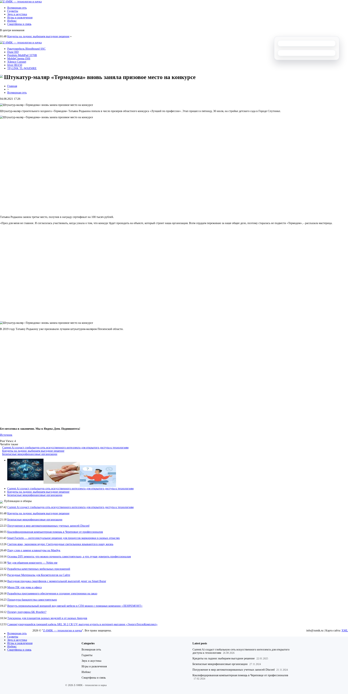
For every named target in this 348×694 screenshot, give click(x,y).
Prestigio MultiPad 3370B (22, 55)
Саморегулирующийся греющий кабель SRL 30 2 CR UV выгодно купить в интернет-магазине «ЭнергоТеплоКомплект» (82, 624)
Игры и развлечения (19, 17)
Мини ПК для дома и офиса (24, 587)
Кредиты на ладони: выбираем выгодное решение (38, 36)
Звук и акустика (17, 14)
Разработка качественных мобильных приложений (38, 568)
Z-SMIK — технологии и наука (62, 630)
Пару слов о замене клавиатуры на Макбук (33, 550)
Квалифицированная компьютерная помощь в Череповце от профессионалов (55, 531)
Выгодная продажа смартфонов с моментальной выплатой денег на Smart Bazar (56, 581)
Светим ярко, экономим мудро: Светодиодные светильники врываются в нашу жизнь (60, 544)
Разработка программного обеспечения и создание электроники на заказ (52, 593)
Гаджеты (12, 11)
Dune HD (13, 51)
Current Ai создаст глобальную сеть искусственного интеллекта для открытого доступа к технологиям (65, 447)
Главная (12, 86)
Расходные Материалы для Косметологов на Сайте (38, 575)
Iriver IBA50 (14, 65)
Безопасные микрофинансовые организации (29, 454)
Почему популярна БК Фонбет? (26, 612)
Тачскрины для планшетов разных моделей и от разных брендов (47, 618)
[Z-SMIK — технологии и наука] (21, 1)
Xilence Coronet (16, 61)
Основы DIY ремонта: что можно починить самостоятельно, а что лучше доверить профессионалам (69, 556)
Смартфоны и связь (19, 24)
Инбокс (12, 20)
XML (344, 630)
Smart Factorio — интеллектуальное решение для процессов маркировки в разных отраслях (63, 538)
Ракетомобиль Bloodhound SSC (26, 48)
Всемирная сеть (17, 7)
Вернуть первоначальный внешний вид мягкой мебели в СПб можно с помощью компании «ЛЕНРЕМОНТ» (74, 605)
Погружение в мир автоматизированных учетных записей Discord (48, 525)
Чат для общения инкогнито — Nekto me (32, 562)
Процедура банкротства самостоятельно (32, 599)
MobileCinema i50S (18, 58)
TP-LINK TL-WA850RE (22, 68)
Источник (6, 434)
